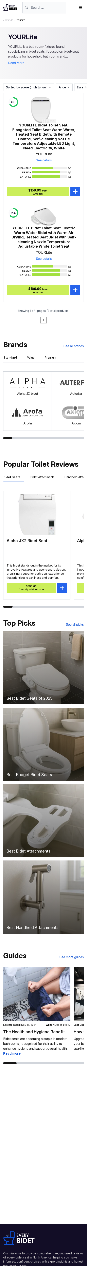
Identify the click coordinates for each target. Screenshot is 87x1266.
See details (44, 160)
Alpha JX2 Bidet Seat (27, 540)
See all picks (75, 624)
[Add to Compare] (75, 191)
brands (9, 20)
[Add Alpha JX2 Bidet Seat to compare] (62, 588)
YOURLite (44, 154)
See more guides (71, 957)
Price (62, 87)
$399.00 (31, 588)
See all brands (73, 346)
